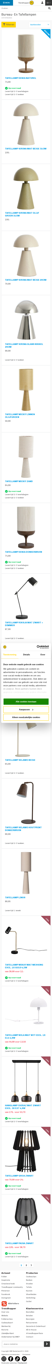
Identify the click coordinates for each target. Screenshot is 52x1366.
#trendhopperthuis (34, 1333)
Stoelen (29, 1284)
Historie (4, 1330)
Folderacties (7, 1319)
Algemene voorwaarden (10, 1354)
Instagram (6, 1298)
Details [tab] (26, 654)
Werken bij (5, 1326)
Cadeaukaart (7, 1323)
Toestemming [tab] (9, 654)
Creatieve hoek (8, 1284)
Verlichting (30, 1298)
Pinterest (5, 1291)
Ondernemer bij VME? (10, 1337)
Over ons (5, 1312)
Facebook (5, 1294)
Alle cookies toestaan (26, 701)
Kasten (29, 1291)
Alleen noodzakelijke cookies (26, 717)
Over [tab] (42, 654)
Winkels (4, 1316)
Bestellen (30, 1312)
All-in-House (31, 1330)
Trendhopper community (12, 1287)
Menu (7, 3)
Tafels (29, 1287)
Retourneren (31, 1323)
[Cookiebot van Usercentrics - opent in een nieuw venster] (37, 647)
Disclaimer (26, 1354)
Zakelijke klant (7, 1333)
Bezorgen (30, 1319)
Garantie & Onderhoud (35, 1326)
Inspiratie (5, 1280)
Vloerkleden (31, 1294)
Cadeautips (31, 1277)
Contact (29, 1337)
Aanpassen (24, 709)
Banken (29, 1280)
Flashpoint (22, 1363)
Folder (4, 1277)
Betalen (29, 1316)
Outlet (29, 1301)
